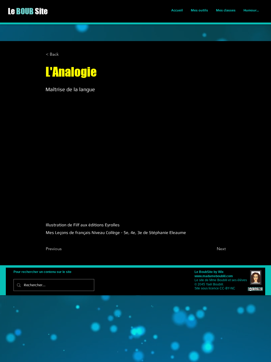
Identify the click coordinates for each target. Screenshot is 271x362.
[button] (63, 54)
